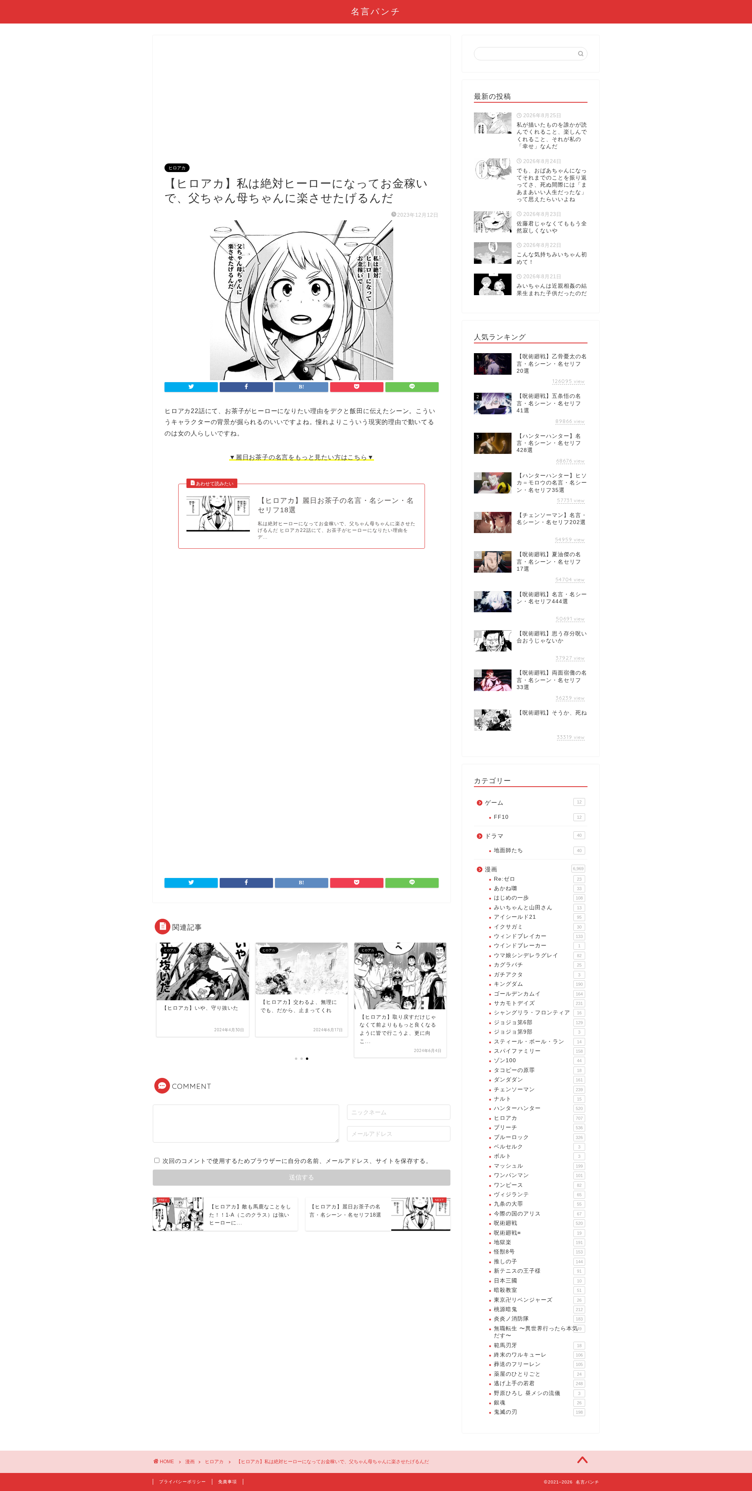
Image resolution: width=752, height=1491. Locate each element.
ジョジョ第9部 (537, 1032)
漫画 (534, 869)
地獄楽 (538, 1242)
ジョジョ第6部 (538, 1022)
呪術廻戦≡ (538, 1233)
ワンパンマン (538, 1175)
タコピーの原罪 (538, 1070)
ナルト (538, 1099)
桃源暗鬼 (538, 1309)
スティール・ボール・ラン (538, 1042)
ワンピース (538, 1185)
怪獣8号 (538, 1252)
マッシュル (538, 1166)
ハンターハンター (538, 1108)
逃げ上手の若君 (538, 1383)
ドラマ (533, 836)
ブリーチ (538, 1127)
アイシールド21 (538, 917)
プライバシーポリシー (182, 1481)
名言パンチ (376, 11)
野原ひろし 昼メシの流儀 (537, 1393)
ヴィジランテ (538, 1194)
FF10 (538, 817)
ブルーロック (538, 1137)
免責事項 (227, 1481)
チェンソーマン (538, 1089)
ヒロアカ (177, 167)
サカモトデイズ (538, 1003)
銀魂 (538, 1403)
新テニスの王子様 (538, 1271)
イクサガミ (538, 927)
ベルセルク (537, 1147)
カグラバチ (538, 965)
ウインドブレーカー (537, 946)
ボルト (537, 1156)
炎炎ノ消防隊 (538, 1319)
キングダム (538, 984)
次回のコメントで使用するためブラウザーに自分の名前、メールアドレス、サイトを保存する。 (297, 1160)
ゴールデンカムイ (538, 994)
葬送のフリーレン (538, 1364)
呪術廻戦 (538, 1223)
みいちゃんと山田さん (538, 908)
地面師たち (538, 850)
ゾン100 (538, 1060)
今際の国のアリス (538, 1214)
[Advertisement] (301, 106)
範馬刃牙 (538, 1345)
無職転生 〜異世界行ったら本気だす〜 (538, 1332)
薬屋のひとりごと (538, 1374)
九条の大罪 (538, 1204)
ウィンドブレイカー (538, 936)
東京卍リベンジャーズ (538, 1300)
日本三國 (538, 1281)
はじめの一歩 (538, 898)
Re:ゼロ (538, 879)
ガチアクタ (537, 975)
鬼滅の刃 (538, 1412)
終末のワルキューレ (538, 1355)
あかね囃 (538, 888)
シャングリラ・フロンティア (538, 1013)
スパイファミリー (538, 1051)
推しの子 (538, 1261)
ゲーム (533, 802)
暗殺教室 (538, 1290)
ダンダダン (538, 1080)
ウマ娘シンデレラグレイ (538, 955)
